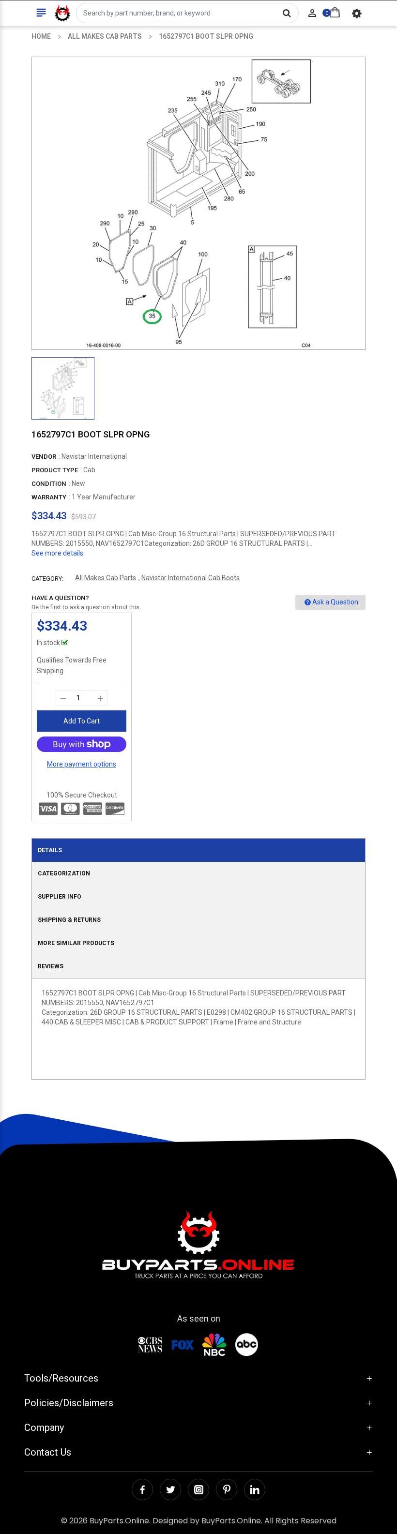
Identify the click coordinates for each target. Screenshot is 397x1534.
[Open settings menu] (357, 13)
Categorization (64, 873)
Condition (48, 483)
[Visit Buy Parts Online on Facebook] (142, 1489)
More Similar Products (76, 943)
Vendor (43, 456)
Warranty (48, 497)
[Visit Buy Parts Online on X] (170, 1489)
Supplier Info (59, 896)
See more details (57, 553)
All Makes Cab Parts (105, 578)
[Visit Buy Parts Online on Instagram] (198, 1489)
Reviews (50, 966)
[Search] (286, 13)
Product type (54, 470)
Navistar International (94, 456)
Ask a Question (335, 602)
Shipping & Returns (69, 920)
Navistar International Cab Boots (190, 578)
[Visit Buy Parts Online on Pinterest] (226, 1489)
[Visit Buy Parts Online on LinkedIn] (254, 1489)
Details (50, 850)
